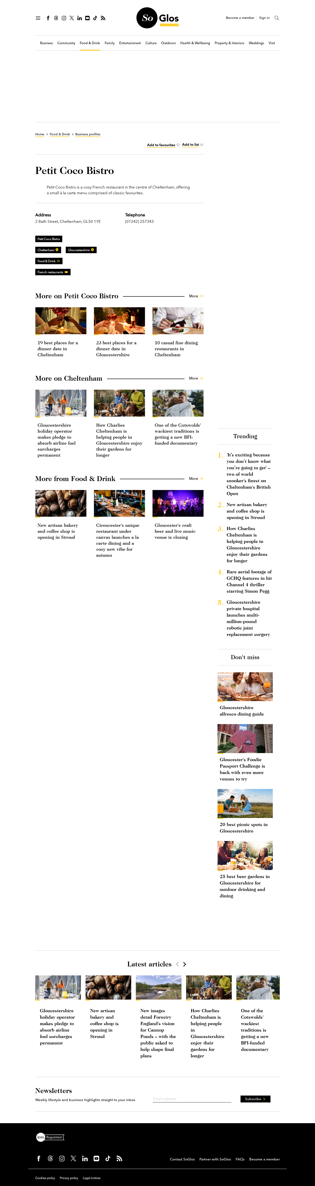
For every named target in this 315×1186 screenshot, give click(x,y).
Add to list (190, 144)
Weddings (256, 43)
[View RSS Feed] (103, 18)
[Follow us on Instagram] (64, 18)
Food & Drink (90, 43)
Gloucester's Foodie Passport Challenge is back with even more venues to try (242, 769)
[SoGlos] (157, 18)
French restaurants (50, 272)
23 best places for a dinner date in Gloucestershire (116, 348)
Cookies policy (45, 1178)
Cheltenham (46, 250)
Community (66, 43)
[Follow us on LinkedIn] (79, 18)
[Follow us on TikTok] (95, 18)
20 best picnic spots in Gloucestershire (244, 827)
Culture (151, 43)
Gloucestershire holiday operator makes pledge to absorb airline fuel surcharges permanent (57, 1026)
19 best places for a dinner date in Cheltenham (58, 348)
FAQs (240, 1159)
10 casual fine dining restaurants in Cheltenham (176, 348)
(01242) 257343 (139, 221)
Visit (272, 43)
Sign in (264, 18)
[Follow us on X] (71, 18)
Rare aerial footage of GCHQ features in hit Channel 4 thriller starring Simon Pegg (249, 581)
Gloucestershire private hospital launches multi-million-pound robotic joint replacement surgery (248, 618)
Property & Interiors (229, 43)
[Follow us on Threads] (56, 18)
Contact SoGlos (182, 1159)
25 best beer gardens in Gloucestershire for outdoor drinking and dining (245, 886)
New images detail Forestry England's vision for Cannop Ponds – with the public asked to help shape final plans (158, 1033)
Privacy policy (69, 1178)
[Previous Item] (177, 964)
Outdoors (168, 43)
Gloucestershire (79, 250)
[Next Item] (184, 964)
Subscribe (253, 1099)
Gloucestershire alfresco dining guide (242, 710)
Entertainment (130, 43)
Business (46, 43)
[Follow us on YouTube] (87, 18)
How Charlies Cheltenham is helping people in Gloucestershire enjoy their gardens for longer (247, 544)
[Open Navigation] (38, 18)
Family (110, 43)
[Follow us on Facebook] (48, 18)
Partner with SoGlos (215, 1159)
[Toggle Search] (277, 18)
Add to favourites (161, 145)
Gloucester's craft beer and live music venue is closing (175, 531)
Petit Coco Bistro (49, 239)
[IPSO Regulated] (52, 1136)
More (193, 296)
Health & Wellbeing (195, 43)
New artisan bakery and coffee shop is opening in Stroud (58, 531)
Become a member (240, 18)
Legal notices (92, 1178)
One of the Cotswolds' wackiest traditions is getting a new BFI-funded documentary (255, 1030)
